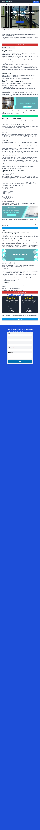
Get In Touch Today (20, 44)
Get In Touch (35, 1)
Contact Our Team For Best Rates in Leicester (20, 227)
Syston (21, 290)
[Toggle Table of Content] (12, 47)
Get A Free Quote (20, 319)
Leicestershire (4, 290)
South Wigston (17, 290)
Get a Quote (20, 22)
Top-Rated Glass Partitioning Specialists (28, 59)
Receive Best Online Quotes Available (20, 115)
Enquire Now (20, 322)
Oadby (12, 290)
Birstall (9, 290)
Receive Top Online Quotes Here (20, 292)
